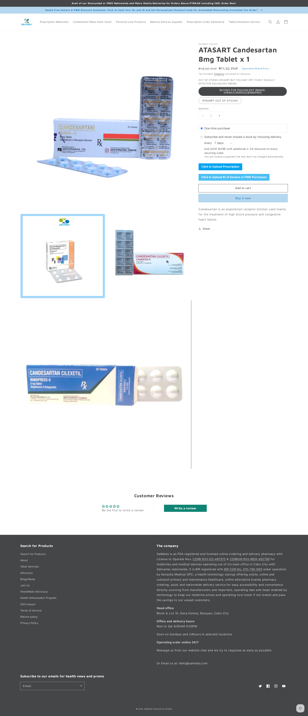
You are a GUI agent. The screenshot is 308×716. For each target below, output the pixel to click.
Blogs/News (27, 579)
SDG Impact (27, 604)
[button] (270, 22)
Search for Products (33, 553)
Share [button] (206, 228)
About (24, 560)
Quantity (204, 108)
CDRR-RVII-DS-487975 (209, 559)
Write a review (185, 508)
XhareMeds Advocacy (34, 591)
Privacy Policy (29, 622)
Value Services (29, 566)
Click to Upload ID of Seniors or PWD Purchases (234, 177)
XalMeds (148, 709)
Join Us (25, 585)
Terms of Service (31, 610)
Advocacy (26, 572)
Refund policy (29, 616)
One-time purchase (217, 128)
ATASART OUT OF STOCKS (220, 100)
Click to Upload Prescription (220, 166)
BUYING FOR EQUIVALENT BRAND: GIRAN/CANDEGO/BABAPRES (243, 91)
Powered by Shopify (162, 709)
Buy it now (243, 198)
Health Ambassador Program (38, 597)
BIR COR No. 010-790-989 (243, 569)
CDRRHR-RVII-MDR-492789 (250, 559)
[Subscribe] (80, 686)
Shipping (219, 74)
